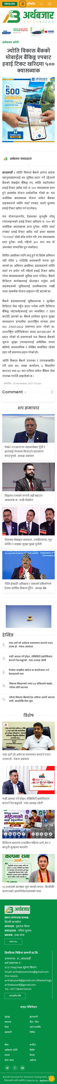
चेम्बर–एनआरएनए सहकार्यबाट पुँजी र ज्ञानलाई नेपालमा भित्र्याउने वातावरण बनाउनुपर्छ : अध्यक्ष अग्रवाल (25, 452)
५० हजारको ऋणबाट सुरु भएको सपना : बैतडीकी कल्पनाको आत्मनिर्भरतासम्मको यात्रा (28, 889)
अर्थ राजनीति (35, 1027)
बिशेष (32, 1050)
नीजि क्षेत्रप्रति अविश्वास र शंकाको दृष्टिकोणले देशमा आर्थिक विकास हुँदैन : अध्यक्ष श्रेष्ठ (28, 586)
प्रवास (7, 1055)
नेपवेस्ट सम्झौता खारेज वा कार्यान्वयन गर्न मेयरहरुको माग (29, 672)
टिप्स (7, 1027)
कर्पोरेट (33, 1045)
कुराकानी (34, 1017)
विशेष (28, 715)
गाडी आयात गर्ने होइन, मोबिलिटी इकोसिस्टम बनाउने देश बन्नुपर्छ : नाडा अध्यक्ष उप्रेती (30, 658)
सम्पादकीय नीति (15, 996)
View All (13, 941)
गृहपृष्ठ (7, 1017)
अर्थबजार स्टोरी (11, 1050)
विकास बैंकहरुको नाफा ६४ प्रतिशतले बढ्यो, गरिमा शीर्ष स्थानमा (30, 685)
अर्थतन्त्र (33, 1060)
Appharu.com (46, 1081)
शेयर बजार (9, 1060)
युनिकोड (31, 4)
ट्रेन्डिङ (8, 635)
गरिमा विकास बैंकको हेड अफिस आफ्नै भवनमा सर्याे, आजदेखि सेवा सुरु (32, 699)
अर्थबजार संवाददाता (21, 158)
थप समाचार (28, 408)
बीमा (7, 1045)
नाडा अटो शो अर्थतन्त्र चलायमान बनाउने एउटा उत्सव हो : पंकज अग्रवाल (31, 645)
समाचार (8, 1022)
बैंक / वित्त (34, 1022)
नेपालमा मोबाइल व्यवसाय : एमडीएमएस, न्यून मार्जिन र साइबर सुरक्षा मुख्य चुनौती (28, 542)
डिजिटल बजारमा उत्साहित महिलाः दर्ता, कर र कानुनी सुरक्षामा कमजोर (26, 845)
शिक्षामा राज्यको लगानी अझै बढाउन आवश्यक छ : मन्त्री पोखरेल (24, 498)
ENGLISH (10, 4)
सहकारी (8, 1032)
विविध (32, 1032)
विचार (32, 1055)
